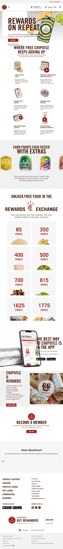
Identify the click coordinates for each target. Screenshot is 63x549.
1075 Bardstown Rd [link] (37, 8)
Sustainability (35, 496)
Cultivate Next (36, 491)
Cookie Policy (34, 541)
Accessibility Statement (7, 536)
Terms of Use (5, 541)
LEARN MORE (11, 405)
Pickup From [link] (36, 6)
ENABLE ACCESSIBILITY (55, 1)
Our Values (35, 479)
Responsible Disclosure (38, 498)
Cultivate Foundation (37, 489)
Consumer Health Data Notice (38, 538)
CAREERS (6, 483)
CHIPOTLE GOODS (10, 487)
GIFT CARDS (7, 490)
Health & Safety (36, 486)
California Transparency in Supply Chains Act (12, 538)
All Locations (35, 493)
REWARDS (6, 498)
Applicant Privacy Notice (37, 536)
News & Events (36, 481)
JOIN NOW (13, 40)
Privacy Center (5, 543)
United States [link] (25, 530)
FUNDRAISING (8, 494)
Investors (34, 484)
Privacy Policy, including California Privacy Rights (42, 543)
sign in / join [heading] (52, 7)
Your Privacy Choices (7, 545)
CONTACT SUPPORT (11, 479)
